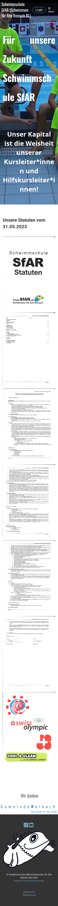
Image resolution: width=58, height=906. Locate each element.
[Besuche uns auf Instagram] (26, 825)
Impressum (29, 891)
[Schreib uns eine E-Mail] (31, 825)
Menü (51, 11)
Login (39, 10)
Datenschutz (29, 894)
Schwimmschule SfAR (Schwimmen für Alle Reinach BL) (16, 10)
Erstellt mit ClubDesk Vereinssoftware (29, 881)
